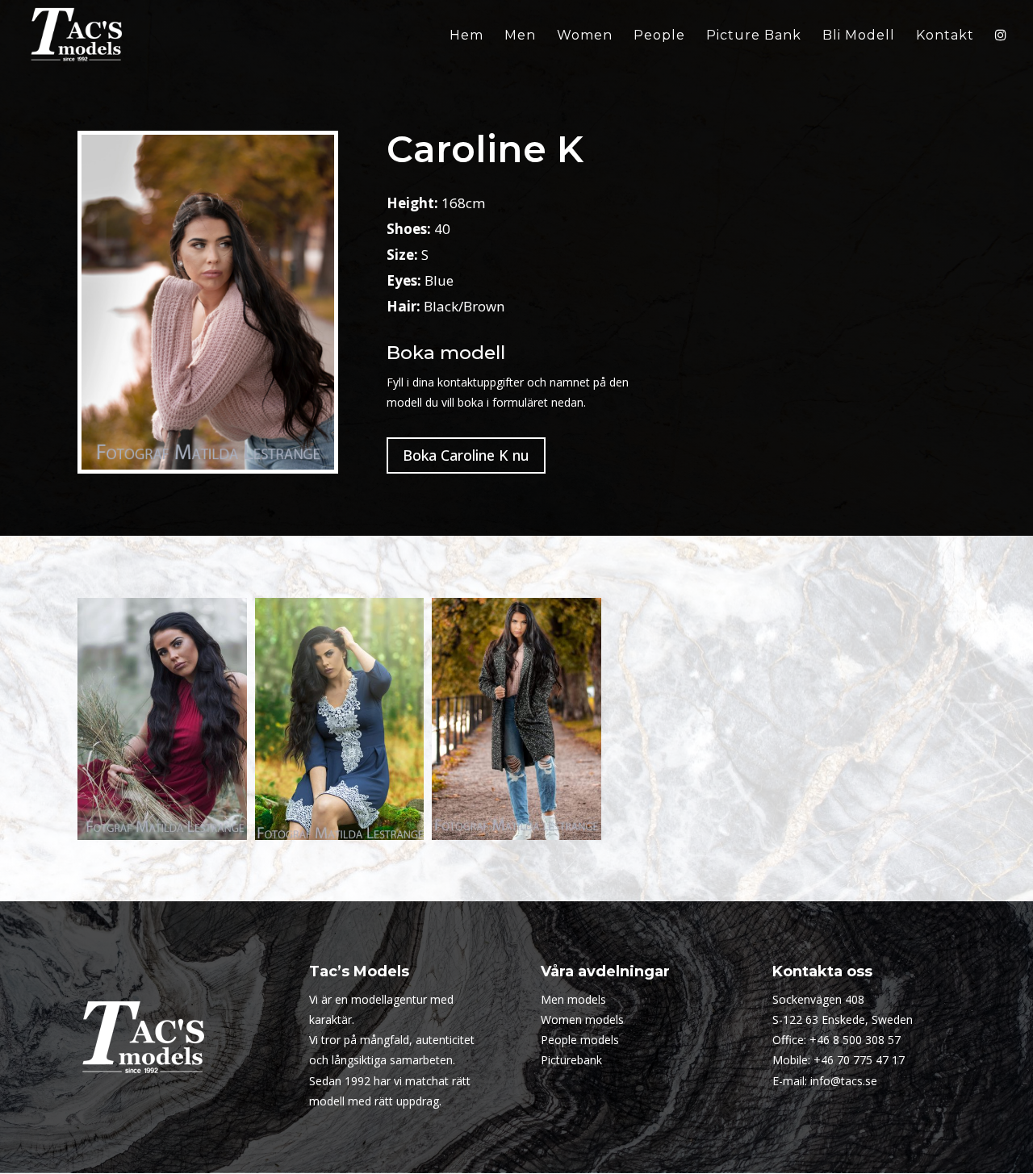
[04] (516, 719)
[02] (339, 719)
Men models (573, 999)
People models (580, 1039)
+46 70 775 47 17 (859, 1059)
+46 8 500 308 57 (855, 1039)
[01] (162, 719)
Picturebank (571, 1059)
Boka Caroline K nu (466, 455)
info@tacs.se (843, 1080)
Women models (582, 1019)
